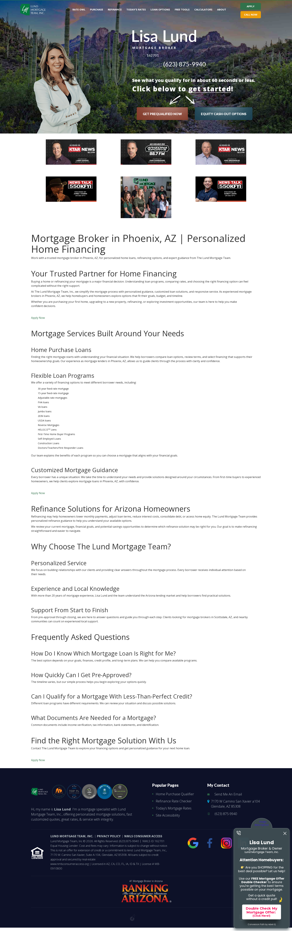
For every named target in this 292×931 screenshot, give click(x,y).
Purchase (96, 9)
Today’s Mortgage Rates (173, 808)
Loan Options (160, 9)
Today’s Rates (136, 9)
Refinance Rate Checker (174, 801)
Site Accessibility (168, 815)
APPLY (250, 6)
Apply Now (38, 318)
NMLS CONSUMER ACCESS (143, 836)
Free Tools (182, 9)
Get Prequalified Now (162, 114)
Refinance (115, 9)
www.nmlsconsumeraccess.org (69, 864)
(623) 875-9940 (184, 64)
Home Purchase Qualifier (175, 794)
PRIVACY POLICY (109, 836)
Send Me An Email (228, 794)
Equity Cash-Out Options (223, 114)
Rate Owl (78, 9)
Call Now (250, 14)
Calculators (203, 9)
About (221, 9)
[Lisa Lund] (39, 791)
